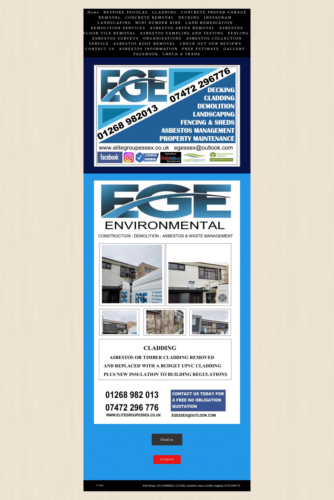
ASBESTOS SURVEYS (115, 38)
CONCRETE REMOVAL (149, 17)
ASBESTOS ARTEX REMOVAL (182, 28)
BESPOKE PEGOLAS (126, 12)
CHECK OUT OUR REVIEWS (211, 43)
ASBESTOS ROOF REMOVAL (144, 43)
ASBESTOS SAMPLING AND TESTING (182, 33)
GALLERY (234, 49)
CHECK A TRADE (182, 54)
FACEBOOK (145, 54)
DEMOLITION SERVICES (118, 28)
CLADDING (164, 12)
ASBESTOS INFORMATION (148, 49)
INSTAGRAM (218, 17)
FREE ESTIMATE (200, 49)
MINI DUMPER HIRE (158, 23)
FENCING (238, 33)
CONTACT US (100, 49)
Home (94, 12)
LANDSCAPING (114, 23)
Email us (167, 439)
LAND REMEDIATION (209, 23)
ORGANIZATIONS (162, 38)
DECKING (189, 17)
